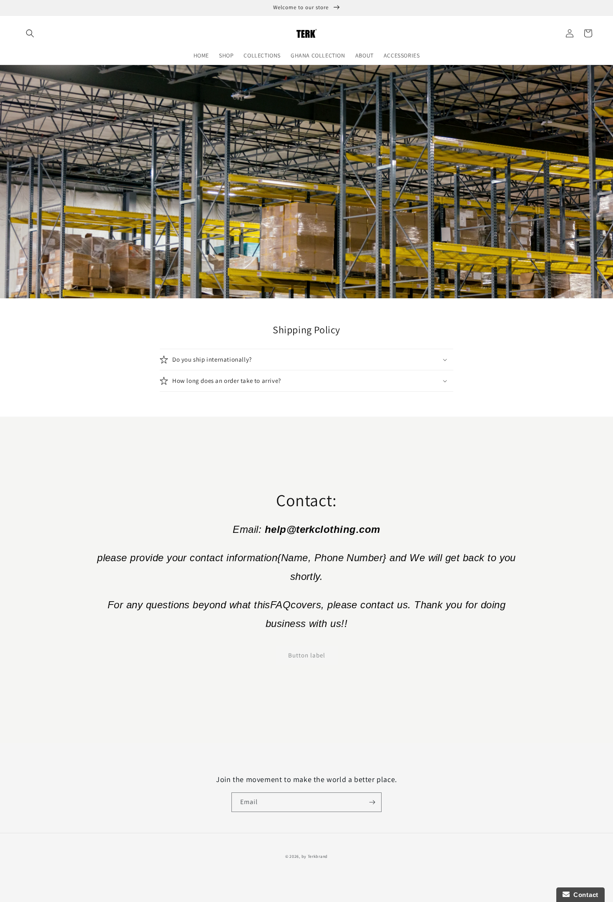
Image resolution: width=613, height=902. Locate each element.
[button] (30, 33)
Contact (584, 894)
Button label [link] (306, 655)
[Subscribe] (372, 802)
